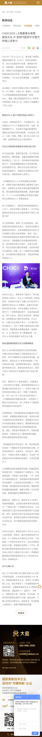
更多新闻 (21, 613)
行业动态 (18, 12)
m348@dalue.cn (29, 654)
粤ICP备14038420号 (9, 668)
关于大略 (10, 12)
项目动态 (17, 26)
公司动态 (6, 26)
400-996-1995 (27, 645)
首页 (3, 12)
